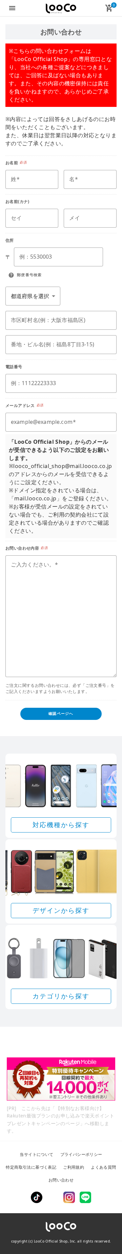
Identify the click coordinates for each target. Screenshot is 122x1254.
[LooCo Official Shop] (61, 8)
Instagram (69, 1197)
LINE (85, 1197)
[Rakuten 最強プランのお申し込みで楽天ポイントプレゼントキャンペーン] (61, 1079)
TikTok (36, 1197)
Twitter (53, 1197)
